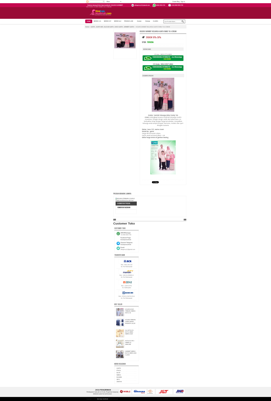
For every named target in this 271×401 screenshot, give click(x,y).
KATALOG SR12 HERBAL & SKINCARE (129, 342)
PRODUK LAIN (128, 21)
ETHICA (119, 370)
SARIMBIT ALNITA (129, 27)
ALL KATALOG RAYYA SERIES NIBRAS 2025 (129, 332)
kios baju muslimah (102, 399)
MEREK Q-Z (117, 21)
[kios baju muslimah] (101, 12)
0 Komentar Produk (123, 203)
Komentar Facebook (123, 207)
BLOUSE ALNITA (109, 27)
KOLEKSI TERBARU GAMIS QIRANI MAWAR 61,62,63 (130, 321)
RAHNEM (119, 377)
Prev (114, 219)
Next (185, 219)
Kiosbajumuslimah (125, 239)
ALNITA (93, 27)
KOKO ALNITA (119, 27)
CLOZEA (155, 21)
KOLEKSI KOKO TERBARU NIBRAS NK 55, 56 (130, 311)
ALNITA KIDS (99, 27)
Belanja (147, 21)
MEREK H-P (107, 21)
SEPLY (118, 379)
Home (87, 27)
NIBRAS (119, 375)
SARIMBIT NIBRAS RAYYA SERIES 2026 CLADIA (130, 353)
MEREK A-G (97, 21)
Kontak (139, 21)
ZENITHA (119, 382)
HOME (89, 21)
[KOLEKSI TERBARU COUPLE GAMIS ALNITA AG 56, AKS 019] (126, 199)
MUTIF (118, 373)
